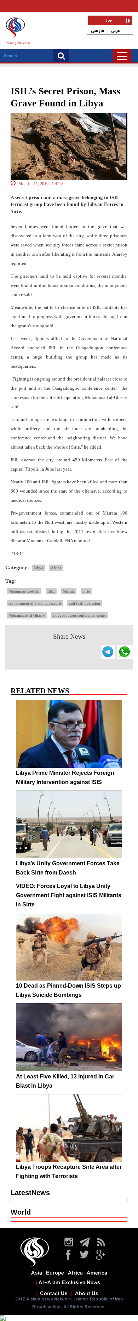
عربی (115, 30)
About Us (86, 1293)
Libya (38, 568)
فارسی (97, 30)
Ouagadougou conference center (79, 615)
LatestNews (30, 1193)
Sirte (86, 591)
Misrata (69, 591)
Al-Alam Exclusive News (69, 1282)
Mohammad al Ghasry (26, 615)
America (97, 1273)
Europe (55, 1273)
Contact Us (54, 1293)
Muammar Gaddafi (24, 591)
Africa (56, 568)
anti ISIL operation (84, 603)
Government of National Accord (34, 603)
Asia (36, 1273)
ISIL (51, 591)
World (21, 1212)
